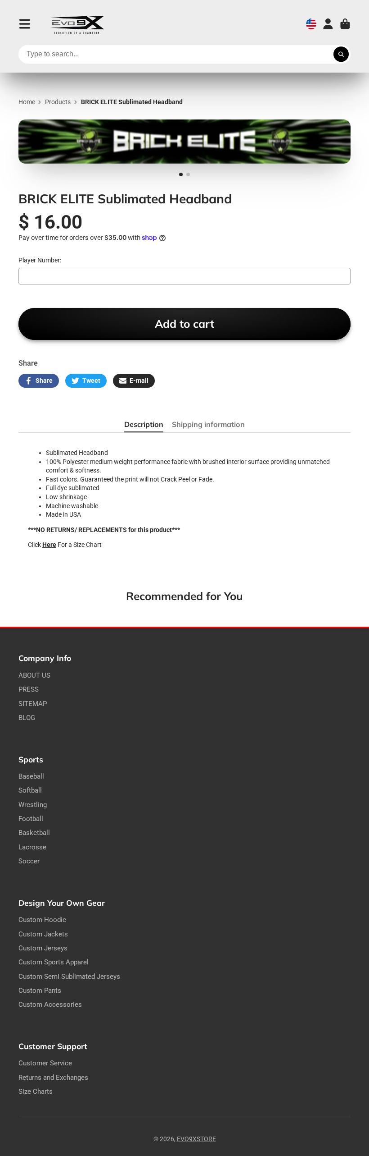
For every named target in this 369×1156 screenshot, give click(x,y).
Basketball (34, 833)
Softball (30, 790)
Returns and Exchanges (53, 1077)
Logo (77, 24)
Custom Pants (39, 990)
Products (58, 102)
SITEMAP (32, 704)
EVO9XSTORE (196, 1138)
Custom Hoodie (42, 920)
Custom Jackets (43, 934)
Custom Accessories (50, 1004)
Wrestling (32, 805)
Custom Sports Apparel (53, 962)
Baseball (31, 776)
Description (143, 424)
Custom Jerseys (43, 948)
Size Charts (35, 1091)
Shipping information (208, 424)
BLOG (26, 718)
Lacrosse (32, 847)
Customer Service (45, 1063)
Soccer (29, 861)
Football (30, 819)
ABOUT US (34, 675)
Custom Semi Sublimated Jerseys (69, 977)
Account (328, 23)
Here (49, 544)
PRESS (28, 689)
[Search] (341, 54)
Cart (345, 23)
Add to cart (184, 323)
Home (26, 102)
